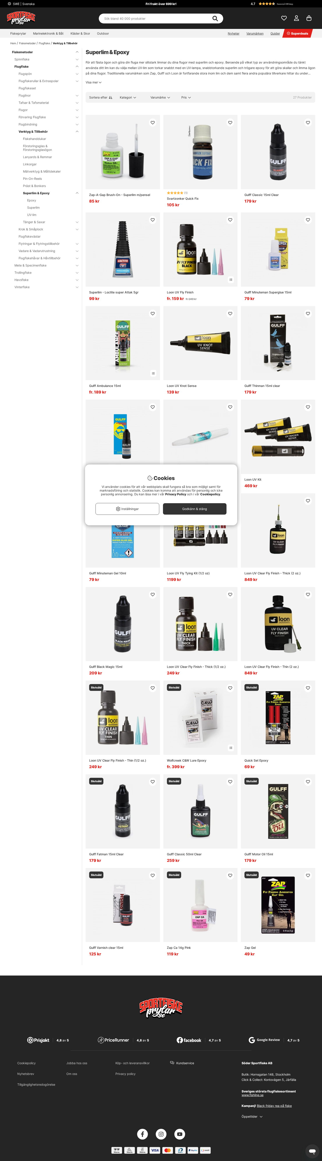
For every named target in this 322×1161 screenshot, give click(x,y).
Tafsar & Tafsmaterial (34, 102)
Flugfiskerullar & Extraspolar (38, 81)
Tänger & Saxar (34, 222)
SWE (23, 4)
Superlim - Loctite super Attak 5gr (113, 292)
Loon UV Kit (252, 479)
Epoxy (31, 200)
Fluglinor (25, 95)
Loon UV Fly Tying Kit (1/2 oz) (188, 573)
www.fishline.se (253, 1095)
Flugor (23, 110)
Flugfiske (44, 43)
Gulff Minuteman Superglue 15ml (267, 292)
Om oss (71, 1074)
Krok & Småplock (31, 229)
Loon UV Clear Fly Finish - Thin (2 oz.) (271, 667)
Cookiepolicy (26, 1063)
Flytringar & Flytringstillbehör (39, 243)
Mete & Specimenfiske (30, 265)
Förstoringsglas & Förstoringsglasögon (37, 148)
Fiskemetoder (27, 43)
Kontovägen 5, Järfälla (280, 1080)
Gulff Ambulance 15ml (105, 386)
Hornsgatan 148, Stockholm (270, 1074)
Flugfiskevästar (30, 236)
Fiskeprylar (18, 33)
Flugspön (25, 74)
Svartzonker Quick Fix (183, 198)
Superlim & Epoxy (36, 193)
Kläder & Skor (80, 33)
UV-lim (31, 215)
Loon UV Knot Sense (181, 386)
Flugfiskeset (27, 88)
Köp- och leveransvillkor (132, 1063)
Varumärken (255, 33)
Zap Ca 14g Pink (179, 947)
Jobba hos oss (76, 1063)
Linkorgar (30, 164)
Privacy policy (125, 1074)
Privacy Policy (175, 494)
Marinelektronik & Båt (48, 33)
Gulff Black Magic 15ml (105, 667)
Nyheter (233, 33)
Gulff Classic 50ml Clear (184, 854)
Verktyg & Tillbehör (65, 43)
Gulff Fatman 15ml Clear (106, 854)
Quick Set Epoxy (256, 760)
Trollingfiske (23, 272)
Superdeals (299, 33)
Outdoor (103, 33)
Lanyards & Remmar (37, 157)
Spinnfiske (21, 59)
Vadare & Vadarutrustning (37, 251)
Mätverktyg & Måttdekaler (42, 171)
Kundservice (185, 1063)
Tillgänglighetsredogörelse (36, 1084)
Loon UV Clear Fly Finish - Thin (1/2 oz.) (117, 760)
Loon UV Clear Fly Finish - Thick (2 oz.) (272, 573)
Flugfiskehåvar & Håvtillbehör (39, 258)
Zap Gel (250, 947)
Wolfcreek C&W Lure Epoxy (186, 760)
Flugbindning (28, 124)
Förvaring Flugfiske (32, 117)
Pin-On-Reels (32, 178)
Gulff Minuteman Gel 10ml (107, 573)
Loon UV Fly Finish (180, 292)
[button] (282, 3)
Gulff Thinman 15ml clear (262, 386)
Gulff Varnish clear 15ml (106, 947)
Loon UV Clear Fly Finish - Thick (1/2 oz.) (196, 667)
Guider (275, 33)
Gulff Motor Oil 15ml (258, 854)
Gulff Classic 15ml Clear (261, 195)
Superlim (33, 207)
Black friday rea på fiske (274, 1106)
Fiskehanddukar (34, 139)
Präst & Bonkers (34, 186)
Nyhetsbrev (25, 1074)
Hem (13, 43)
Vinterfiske (22, 287)
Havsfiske (21, 280)
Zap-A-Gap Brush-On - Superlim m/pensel (119, 195)
